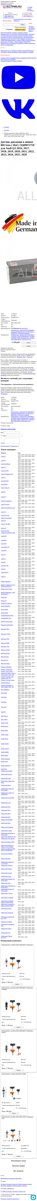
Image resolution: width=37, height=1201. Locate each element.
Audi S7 (3, 569)
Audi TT (3, 576)
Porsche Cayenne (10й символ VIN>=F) (7, 677)
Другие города (7, 20)
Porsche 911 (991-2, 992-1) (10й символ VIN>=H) (8, 674)
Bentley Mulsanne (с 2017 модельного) (8, 593)
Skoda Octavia (5, 748)
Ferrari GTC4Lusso (6, 603)
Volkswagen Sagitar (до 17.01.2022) (7, 862)
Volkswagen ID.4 (5, 810)
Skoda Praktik (5, 752)
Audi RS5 (3, 543)
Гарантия (20, 19)
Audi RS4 (3, 540)
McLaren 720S (5, 646)
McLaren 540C (5, 629)
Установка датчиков (12, 1191)
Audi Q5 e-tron (5, 515)
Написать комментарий (8, 429)
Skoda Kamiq (4, 734)
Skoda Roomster (5, 759)
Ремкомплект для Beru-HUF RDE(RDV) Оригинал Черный (22, 332)
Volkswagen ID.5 (5, 813)
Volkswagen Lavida (6, 830)
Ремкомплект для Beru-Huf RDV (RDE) (14, 1074)
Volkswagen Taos (6, 883)
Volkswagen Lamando (7, 827)
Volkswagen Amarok (6, 771)
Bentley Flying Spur (6, 589)
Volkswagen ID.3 (5, 807)
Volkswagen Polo (5, 858)
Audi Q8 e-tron (5, 531)
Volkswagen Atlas (6, 778)
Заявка (28, 346)
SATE (7, 58)
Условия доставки (6, 1184)
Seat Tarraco (4, 716)
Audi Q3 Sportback (6, 501)
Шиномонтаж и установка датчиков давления (14, 50)
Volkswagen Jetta (5, 823)
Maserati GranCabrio (6, 621)
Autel (5, 59)
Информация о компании (8, 1178)
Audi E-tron (4, 484)
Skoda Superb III (5, 765)
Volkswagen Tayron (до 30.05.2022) (7, 890)
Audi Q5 (3, 512)
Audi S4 (3, 559)
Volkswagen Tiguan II (7, 912)
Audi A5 (3, 467)
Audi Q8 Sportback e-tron (8, 532)
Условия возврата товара (24, 1184)
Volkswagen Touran (6, 922)
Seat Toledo (4, 719)
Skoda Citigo (4, 723)
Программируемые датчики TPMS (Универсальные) (20, 40)
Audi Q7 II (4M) (5, 524)
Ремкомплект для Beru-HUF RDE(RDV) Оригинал (17, 944)
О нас (25, 19)
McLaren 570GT (5, 634)
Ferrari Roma (4, 609)
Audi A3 (3, 456)
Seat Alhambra (5, 689)
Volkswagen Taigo (6, 876)
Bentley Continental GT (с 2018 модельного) (8, 585)
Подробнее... (4, 394)
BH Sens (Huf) (23, 328)
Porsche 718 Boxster (6, 669)
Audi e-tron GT (5, 487)
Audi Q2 (3, 497)
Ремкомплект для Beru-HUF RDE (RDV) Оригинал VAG (23, 338)
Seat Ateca (4, 697)
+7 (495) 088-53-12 (8, 16)
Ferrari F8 (3, 601)
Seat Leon (3, 707)
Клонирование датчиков (26, 52)
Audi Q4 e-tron (5, 504)
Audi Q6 (3, 520)
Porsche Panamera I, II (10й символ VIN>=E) (7, 686)
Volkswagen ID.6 (5, 817)
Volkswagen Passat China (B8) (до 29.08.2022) (8, 849)
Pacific (18, 58)
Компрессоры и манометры (9, 43)
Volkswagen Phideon (6, 853)
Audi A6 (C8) (5, 470)
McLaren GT (4, 660)
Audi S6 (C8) (4, 565)
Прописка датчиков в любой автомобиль (17, 51)
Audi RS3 (3, 536)
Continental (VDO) (25, 58)
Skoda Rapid (4, 755)
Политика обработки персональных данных (14, 1185)
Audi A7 (3, 477)
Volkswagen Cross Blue (7, 797)
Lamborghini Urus (6, 618)
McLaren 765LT (5, 650)
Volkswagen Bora (6, 785)
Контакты (16, 20)
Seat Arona (4, 693)
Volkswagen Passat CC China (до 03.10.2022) (7, 846)
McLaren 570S (5, 639)
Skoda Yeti (4, 769)
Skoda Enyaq (4, 726)
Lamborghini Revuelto (7, 615)
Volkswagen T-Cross (6, 893)
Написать (14, 446)
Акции (29, 9)
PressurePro (13, 58)
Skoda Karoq (4, 738)
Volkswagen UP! (5, 932)
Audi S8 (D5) (4, 572)
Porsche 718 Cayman (7, 671)
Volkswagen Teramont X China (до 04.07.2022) (8, 905)
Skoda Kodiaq (5, 743)
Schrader (3, 58)
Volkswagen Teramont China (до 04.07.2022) (7, 901)
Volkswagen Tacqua (6, 873)
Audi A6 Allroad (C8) (7, 474)
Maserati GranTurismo (7, 625)
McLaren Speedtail (6, 667)
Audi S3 (3, 554)
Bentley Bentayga (6, 581)
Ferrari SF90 (4, 613)
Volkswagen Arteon (6, 774)
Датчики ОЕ (21, 1191)
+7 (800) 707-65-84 (8, 17)
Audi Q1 (3, 492)
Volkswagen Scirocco (7, 865)
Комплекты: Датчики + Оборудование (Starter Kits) (15, 42)
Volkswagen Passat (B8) (7, 842)
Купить (28, 342)
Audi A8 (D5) (5, 481)
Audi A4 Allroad (5, 464)
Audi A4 (3, 460)
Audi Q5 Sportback (6, 518)
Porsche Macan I (5, 682)
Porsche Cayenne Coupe (7, 680)
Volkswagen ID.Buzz (7, 819)
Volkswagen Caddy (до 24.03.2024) (7, 789)
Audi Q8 (3, 528)
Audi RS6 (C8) (5, 547)
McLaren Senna (5, 663)
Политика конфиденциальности (10, 1199)
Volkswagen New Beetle (7, 838)
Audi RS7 (3, 550)
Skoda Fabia (4, 730)
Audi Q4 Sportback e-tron (8, 508)
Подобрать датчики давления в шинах (16, 32)
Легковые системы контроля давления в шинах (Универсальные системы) (17, 35)
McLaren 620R (5, 643)
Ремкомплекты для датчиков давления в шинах (14, 34)
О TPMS (29, 7)
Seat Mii (3, 712)
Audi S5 (3, 562)
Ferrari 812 (4, 597)
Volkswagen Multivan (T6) (8, 836)
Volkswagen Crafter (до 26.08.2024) (7, 793)
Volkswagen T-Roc (6, 928)
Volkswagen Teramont (7, 897)
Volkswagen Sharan (6, 869)
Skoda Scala (4, 761)
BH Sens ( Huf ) (21, 357)
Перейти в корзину (6, 4)
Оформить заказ (22, 29)
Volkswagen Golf (5, 802)
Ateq (8, 59)
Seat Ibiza (3, 702)
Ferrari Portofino (5, 606)
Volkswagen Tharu (6, 908)
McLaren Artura (5, 653)
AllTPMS (12, 59)
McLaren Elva (5, 656)
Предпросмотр (5, 446)
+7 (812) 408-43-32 (27, 16)
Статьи (29, 19)
